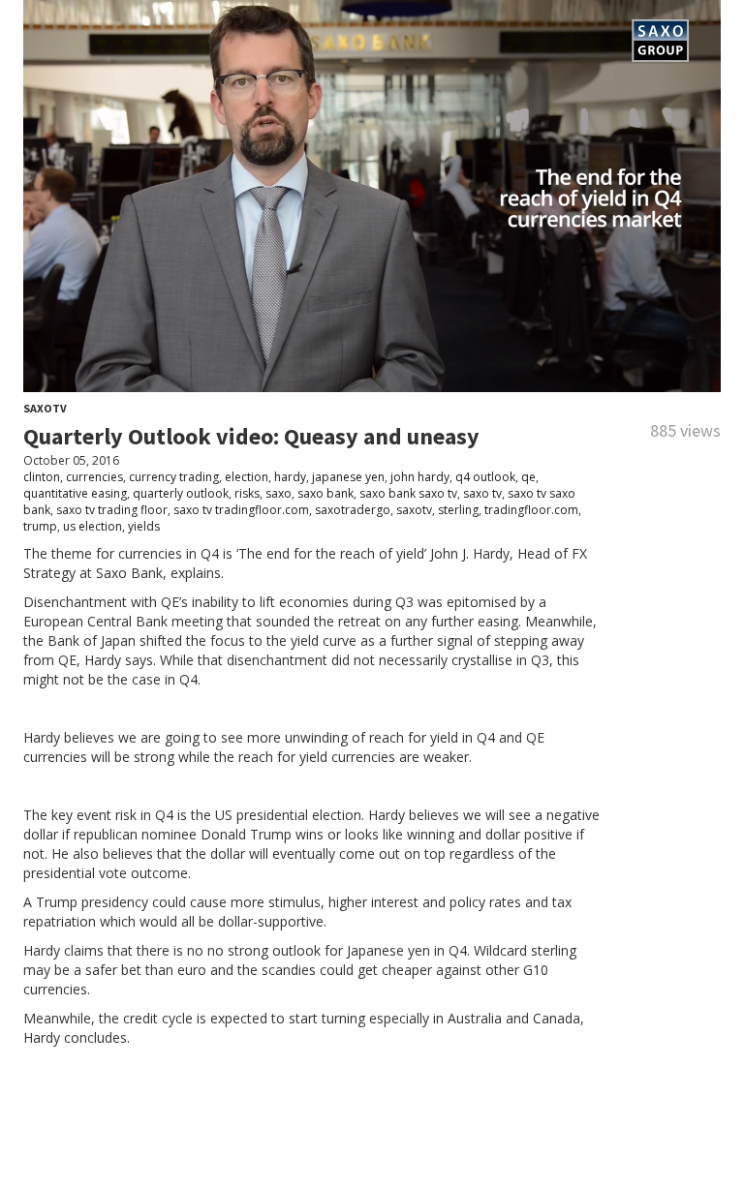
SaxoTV (45, 408)
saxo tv (482, 493)
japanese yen (348, 477)
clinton (41, 477)
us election (92, 526)
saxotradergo (352, 510)
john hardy (420, 477)
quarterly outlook (181, 493)
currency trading (174, 477)
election (246, 477)
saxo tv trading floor (112, 510)
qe (528, 477)
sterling (458, 510)
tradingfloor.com (531, 510)
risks (247, 493)
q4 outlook (485, 477)
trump (40, 526)
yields (144, 526)
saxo (278, 493)
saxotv (414, 510)
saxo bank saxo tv (408, 493)
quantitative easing (75, 493)
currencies (94, 477)
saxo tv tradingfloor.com (241, 510)
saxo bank (325, 493)
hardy (290, 477)
